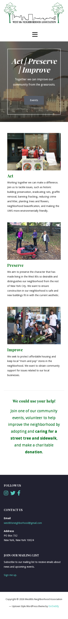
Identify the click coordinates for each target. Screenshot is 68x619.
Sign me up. (10, 575)
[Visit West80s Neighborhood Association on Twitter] (12, 494)
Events (34, 100)
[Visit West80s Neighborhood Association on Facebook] (18, 494)
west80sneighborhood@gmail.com (23, 523)
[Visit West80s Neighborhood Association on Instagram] (6, 494)
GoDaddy (53, 606)
